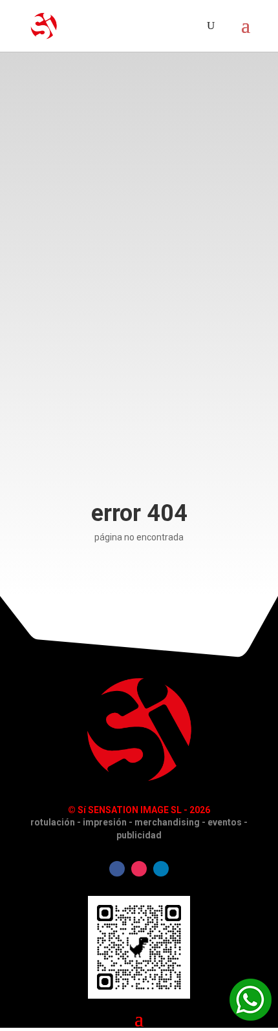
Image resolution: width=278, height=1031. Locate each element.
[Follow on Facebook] (117, 869)
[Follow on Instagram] (139, 869)
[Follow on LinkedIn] (161, 869)
